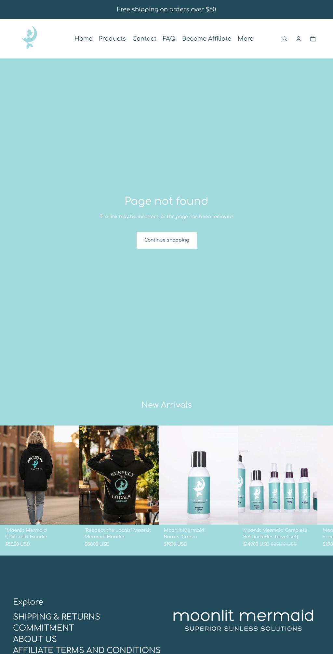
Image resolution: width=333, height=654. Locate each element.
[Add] (228, 514)
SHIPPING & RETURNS (56, 616)
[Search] (285, 39)
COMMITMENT (43, 628)
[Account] (298, 39)
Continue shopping (166, 240)
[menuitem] (245, 39)
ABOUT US (35, 639)
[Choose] (69, 514)
